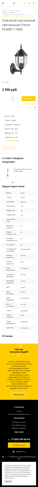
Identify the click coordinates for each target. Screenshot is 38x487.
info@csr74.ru (20, 452)
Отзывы (19, 411)
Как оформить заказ (19, 425)
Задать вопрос (19, 395)
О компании (19, 407)
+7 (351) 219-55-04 (20, 439)
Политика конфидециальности (19, 414)
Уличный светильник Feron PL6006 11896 (23, 170)
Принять (8, 481)
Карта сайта (19, 432)
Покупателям (19, 418)
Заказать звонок (19, 445)
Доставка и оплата (9, 147)
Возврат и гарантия (9, 149)
